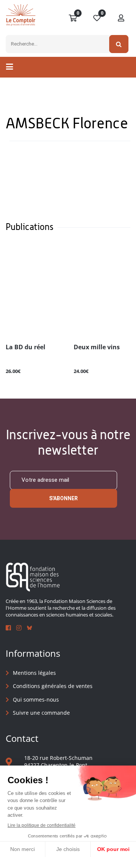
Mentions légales (34, 672)
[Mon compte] (121, 18)
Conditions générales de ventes (53, 686)
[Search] (118, 44)
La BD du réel (25, 347)
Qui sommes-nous (36, 699)
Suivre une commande (41, 712)
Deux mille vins (97, 347)
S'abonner (63, 498)
